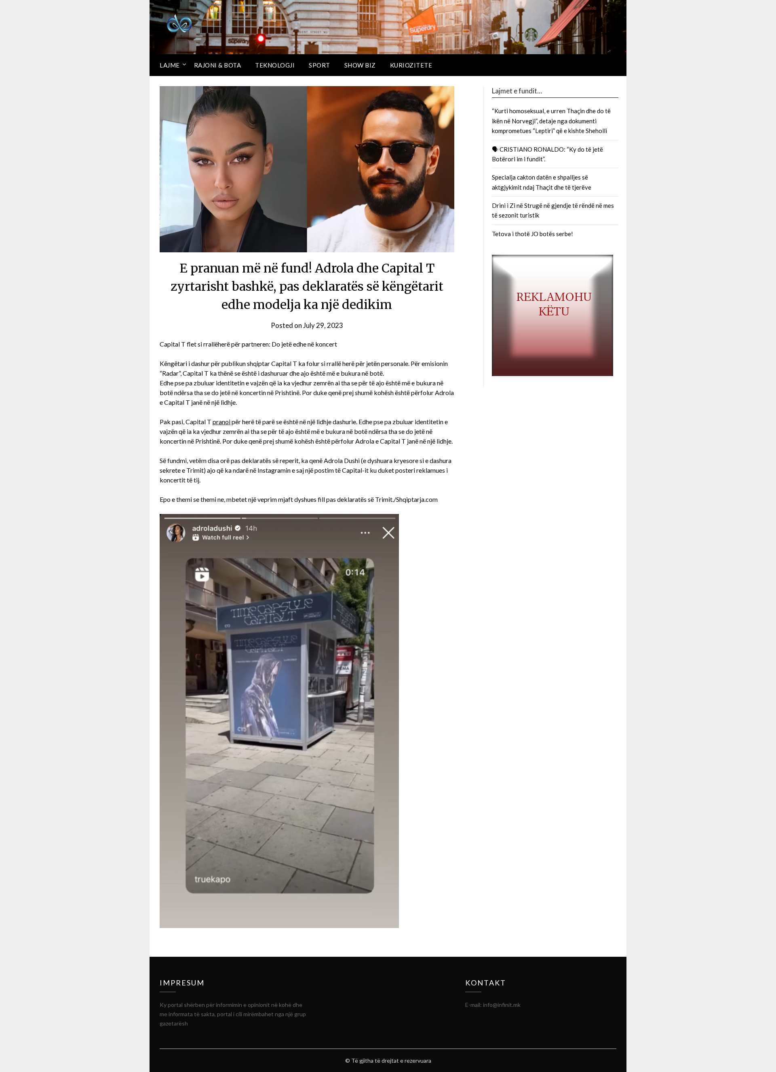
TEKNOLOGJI (275, 65)
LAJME (170, 65)
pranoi (221, 421)
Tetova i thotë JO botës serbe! (532, 233)
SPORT (319, 65)
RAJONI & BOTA (217, 65)
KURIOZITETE (411, 65)
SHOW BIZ (360, 65)
